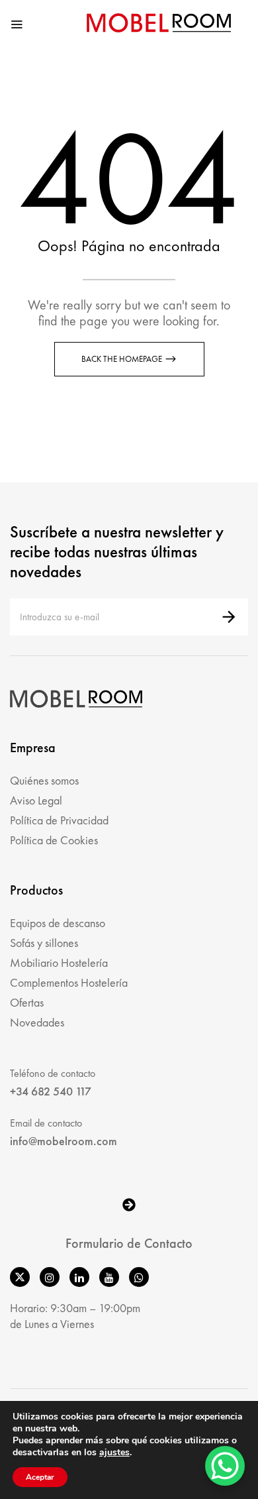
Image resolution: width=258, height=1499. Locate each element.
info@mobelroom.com (63, 1140)
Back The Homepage (122, 358)
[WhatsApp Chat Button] (225, 1466)
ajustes (114, 1453)
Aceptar (40, 1477)
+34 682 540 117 (50, 1091)
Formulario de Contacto (129, 1243)
